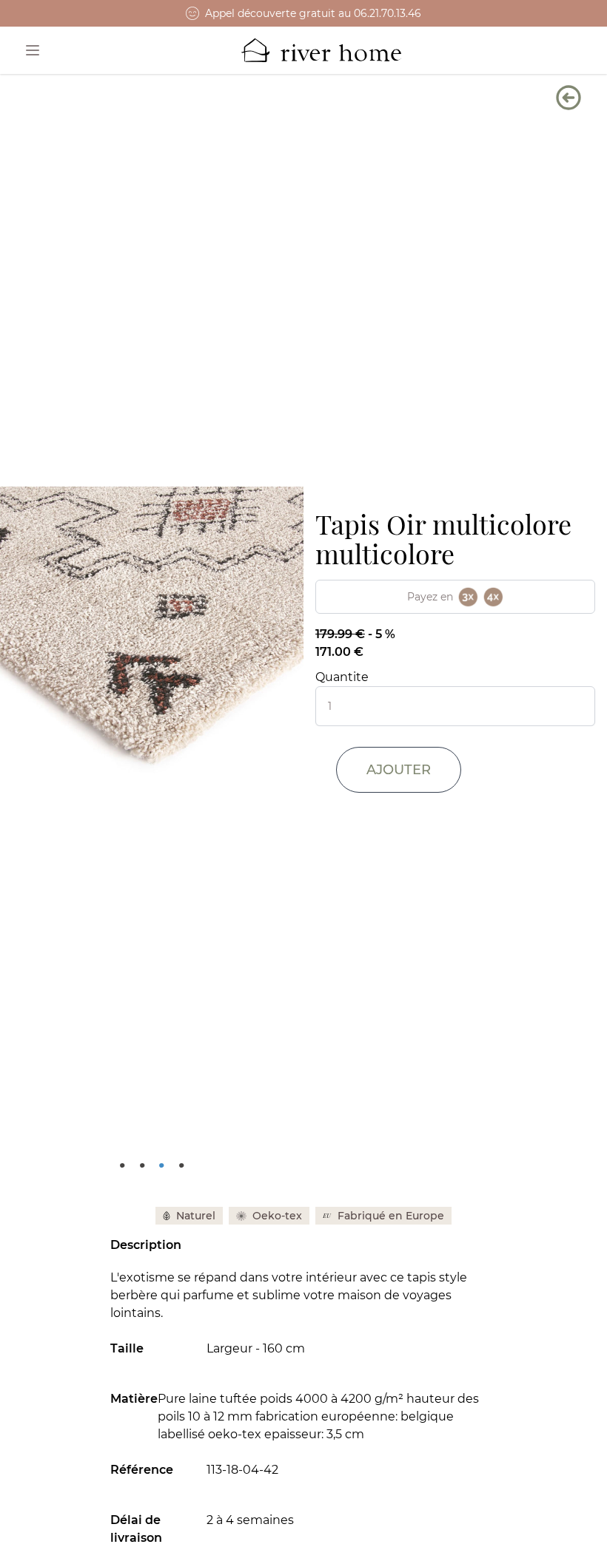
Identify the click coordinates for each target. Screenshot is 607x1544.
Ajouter (398, 770)
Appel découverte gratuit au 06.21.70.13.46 (313, 13)
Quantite (342, 677)
